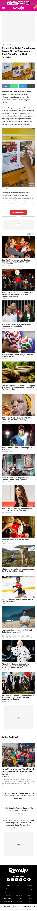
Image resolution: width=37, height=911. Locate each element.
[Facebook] (8, 879)
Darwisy (4, 776)
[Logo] (18, 8)
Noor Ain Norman (9, 60)
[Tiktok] (20, 879)
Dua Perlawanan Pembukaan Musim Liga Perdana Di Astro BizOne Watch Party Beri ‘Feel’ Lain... (18, 796)
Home (3, 44)
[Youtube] (24, 879)
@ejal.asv (8, 188)
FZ (14, 801)
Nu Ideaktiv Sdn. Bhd (17, 909)
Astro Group (31, 909)
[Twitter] (16, 879)
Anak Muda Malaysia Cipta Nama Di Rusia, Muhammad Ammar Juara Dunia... (18, 771)
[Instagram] (12, 879)
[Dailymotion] (29, 879)
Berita (9, 44)
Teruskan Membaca (18, 212)
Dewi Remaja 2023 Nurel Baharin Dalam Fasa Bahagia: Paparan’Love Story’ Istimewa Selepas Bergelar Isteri (18, 822)
